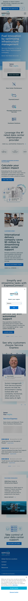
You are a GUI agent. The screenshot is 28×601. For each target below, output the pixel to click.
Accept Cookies (14, 588)
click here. (15, 585)
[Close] (26, 577)
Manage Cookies (14, 592)
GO (14, 307)
